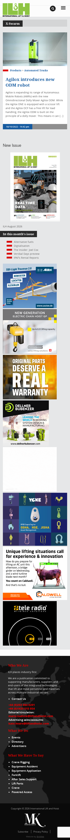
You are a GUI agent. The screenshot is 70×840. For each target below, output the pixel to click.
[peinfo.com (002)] (30, 490)
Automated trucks (36, 70)
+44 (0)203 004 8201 (21, 705)
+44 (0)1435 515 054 (21, 708)
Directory (18, 742)
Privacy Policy (40, 831)
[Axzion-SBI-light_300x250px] (30, 307)
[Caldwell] (35, 599)
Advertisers (19, 746)
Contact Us (19, 699)
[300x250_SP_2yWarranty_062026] (30, 398)
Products (15, 70)
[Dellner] (26, 445)
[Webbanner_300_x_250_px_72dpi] (30, 644)
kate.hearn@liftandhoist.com (28, 723)
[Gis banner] (30, 352)
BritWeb (40, 836)
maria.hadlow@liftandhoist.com (30, 716)
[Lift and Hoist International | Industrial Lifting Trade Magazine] (16, 10)
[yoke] (35, 544)
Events (16, 737)
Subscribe (23, 831)
